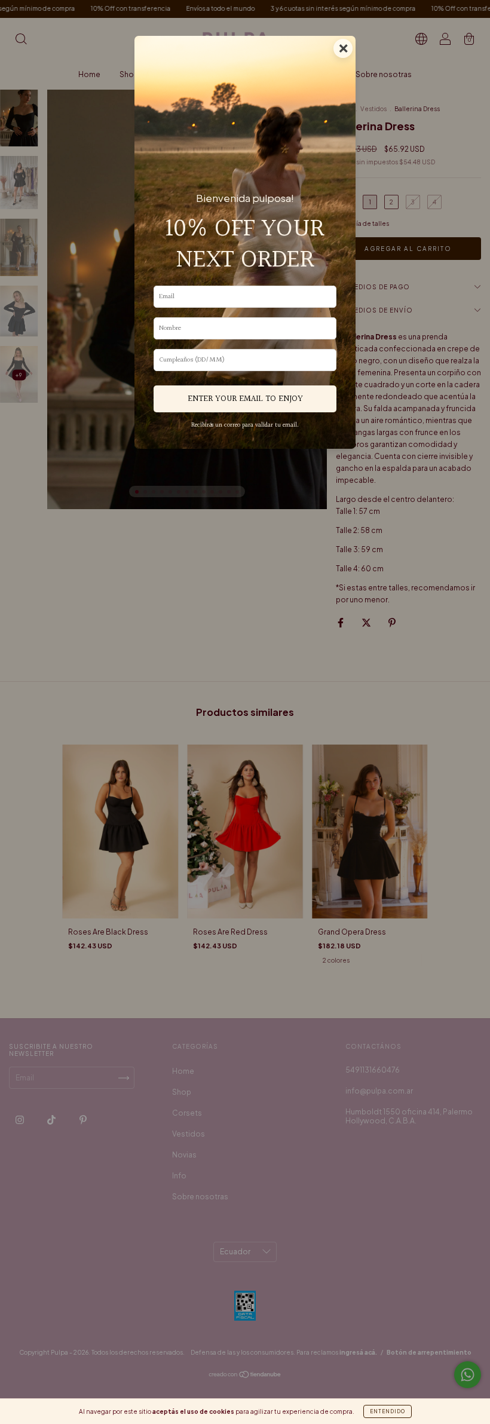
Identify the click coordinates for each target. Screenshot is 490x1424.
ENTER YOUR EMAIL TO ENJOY (245, 399)
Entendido (387, 1411)
